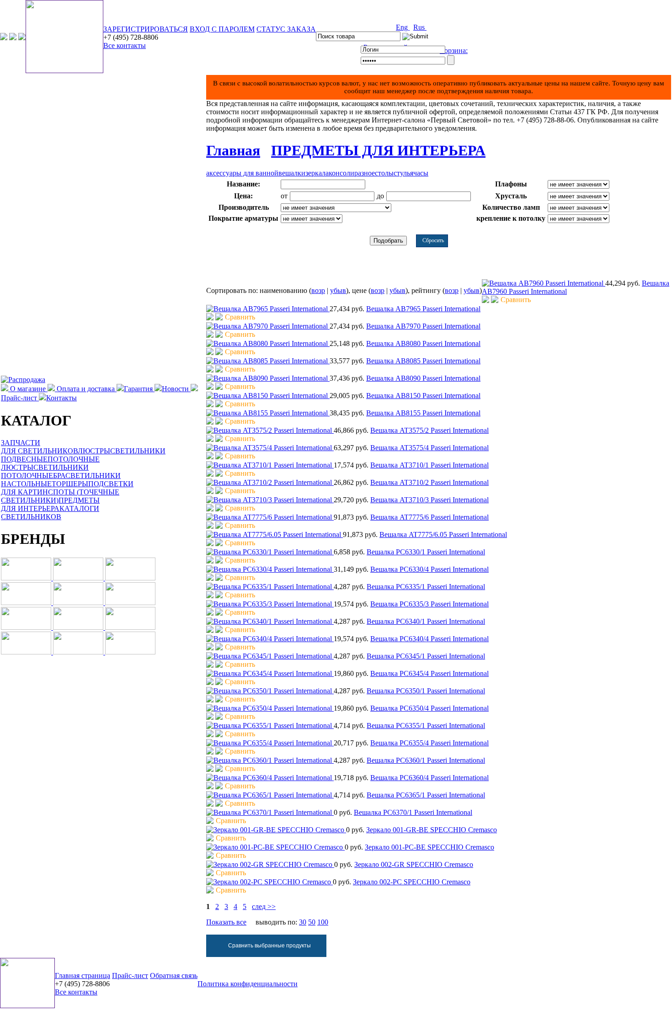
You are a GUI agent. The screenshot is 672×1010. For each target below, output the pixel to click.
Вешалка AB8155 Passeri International (423, 413)
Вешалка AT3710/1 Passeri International (429, 465)
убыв (338, 290)
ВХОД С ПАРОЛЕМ (222, 29)
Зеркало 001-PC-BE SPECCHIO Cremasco (429, 847)
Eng (403, 27)
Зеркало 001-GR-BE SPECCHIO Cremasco (431, 830)
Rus (420, 27)
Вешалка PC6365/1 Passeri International (426, 795)
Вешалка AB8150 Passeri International (423, 395)
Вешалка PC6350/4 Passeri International (429, 708)
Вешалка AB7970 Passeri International (423, 326)
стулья (403, 173)
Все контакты (124, 45)
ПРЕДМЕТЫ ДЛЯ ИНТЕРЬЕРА (378, 150)
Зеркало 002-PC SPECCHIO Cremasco (411, 882)
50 (311, 922)
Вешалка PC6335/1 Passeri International (426, 586)
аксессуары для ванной (242, 173)
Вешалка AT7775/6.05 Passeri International (443, 534)
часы (420, 173)
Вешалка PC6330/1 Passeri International (426, 552)
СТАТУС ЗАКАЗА (286, 29)
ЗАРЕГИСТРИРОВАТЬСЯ (145, 29)
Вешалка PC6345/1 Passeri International (426, 656)
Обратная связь (173, 975)
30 (302, 922)
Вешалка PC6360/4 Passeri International (429, 777)
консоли (341, 173)
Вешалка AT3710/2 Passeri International (429, 482)
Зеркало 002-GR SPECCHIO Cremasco (413, 864)
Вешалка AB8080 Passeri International (423, 343)
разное (364, 173)
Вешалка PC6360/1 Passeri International (426, 760)
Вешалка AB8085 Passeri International (423, 361)
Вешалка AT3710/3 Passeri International (429, 500)
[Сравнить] (494, 300)
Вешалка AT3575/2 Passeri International (429, 430)
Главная (233, 150)
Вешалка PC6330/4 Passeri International (429, 569)
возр (318, 290)
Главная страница (82, 975)
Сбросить (433, 240)
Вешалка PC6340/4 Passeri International (429, 639)
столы (384, 173)
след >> (264, 906)
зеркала (317, 173)
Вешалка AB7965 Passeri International (423, 309)
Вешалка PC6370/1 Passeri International (413, 812)
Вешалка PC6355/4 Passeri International (429, 743)
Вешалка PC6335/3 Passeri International (429, 604)
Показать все (226, 922)
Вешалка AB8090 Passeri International (423, 378)
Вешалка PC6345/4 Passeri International (429, 673)
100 (322, 922)
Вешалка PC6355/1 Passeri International (426, 725)
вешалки (291, 173)
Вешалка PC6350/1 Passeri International (426, 691)
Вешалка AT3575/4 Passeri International (429, 448)
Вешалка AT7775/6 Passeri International (429, 517)
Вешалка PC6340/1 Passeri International (426, 621)
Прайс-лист (130, 975)
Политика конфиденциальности (247, 984)
